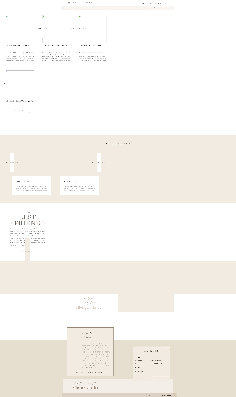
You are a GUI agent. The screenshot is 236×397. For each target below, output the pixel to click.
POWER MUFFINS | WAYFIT (91, 46)
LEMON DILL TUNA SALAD (54, 46)
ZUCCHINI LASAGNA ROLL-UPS (20, 101)
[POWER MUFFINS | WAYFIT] (92, 29)
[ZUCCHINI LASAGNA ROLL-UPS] (20, 84)
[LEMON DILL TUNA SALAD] (56, 29)
